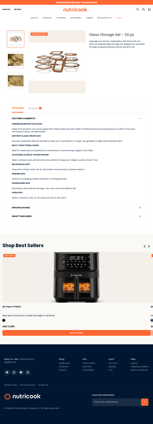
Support (6, 9)
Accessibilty (88, 370)
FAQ (111, 370)
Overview (18, 108)
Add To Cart (76, 333)
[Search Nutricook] (138, 9)
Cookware (64, 366)
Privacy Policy (10, 385)
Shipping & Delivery (140, 366)
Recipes (17, 9)
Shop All (62, 370)
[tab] (15, 39)
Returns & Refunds (139, 370)
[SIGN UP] (144, 402)
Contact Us (43, 385)
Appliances (64, 363)
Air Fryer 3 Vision (11, 307)
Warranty (87, 366)
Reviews (34, 108)
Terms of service (27, 385)
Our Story (113, 363)
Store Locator (89, 363)
